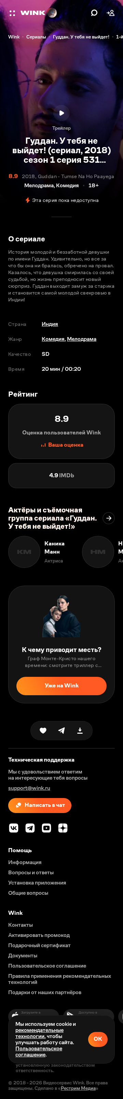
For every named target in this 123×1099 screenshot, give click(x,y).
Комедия (53, 339)
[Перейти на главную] (53, 13)
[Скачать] (80, 731)
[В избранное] (43, 731)
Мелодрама (81, 339)
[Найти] (94, 13)
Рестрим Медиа (78, 1088)
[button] (13, 13)
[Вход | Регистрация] (111, 13)
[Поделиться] (61, 731)
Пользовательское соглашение (38, 1051)
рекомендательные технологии (39, 1033)
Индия (50, 324)
